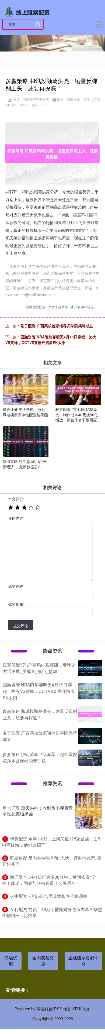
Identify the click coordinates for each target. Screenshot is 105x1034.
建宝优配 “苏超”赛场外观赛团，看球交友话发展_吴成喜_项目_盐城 (39, 668)
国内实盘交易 (43, 960)
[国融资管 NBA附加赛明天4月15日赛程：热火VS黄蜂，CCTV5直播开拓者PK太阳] (90, 691)
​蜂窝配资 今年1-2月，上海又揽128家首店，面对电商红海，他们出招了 (52, 842)
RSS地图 (62, 1008)
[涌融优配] (28, 11)
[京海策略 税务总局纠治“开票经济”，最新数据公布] (25, 441)
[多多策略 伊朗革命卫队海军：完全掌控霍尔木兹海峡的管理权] (90, 758)
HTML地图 (80, 1008)
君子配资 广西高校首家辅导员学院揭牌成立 (56, 325)
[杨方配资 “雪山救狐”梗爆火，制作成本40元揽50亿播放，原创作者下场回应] (78, 388)
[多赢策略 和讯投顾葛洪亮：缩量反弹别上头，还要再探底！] (90, 714)
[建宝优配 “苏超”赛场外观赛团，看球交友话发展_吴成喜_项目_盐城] (90, 668)
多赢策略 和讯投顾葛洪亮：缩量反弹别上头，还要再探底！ (40, 714)
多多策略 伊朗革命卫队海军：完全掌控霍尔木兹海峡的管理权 (40, 757)
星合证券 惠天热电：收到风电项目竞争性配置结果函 (38, 811)
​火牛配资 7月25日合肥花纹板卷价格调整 (48, 896)
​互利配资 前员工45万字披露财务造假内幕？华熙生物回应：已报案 (52, 912)
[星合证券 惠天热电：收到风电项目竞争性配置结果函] (25, 388)
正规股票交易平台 (83, 960)
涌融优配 (10, 960)
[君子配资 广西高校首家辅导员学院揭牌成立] (90, 736)
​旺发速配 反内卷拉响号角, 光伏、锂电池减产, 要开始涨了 (52, 861)
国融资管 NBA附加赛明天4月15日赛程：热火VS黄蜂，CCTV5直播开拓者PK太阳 (50, 339)
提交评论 (20, 625)
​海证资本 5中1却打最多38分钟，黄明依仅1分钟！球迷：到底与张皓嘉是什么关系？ (49, 880)
